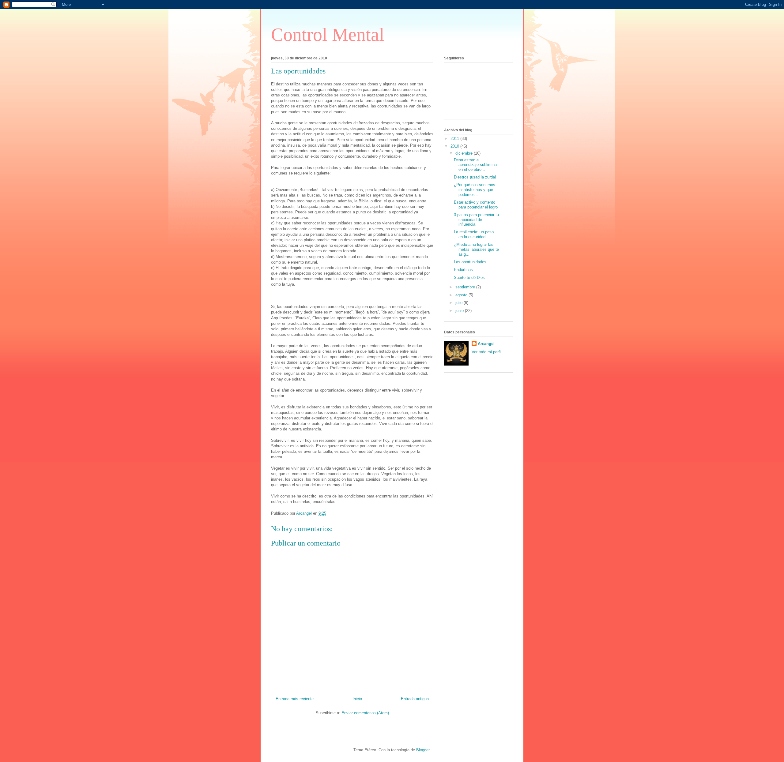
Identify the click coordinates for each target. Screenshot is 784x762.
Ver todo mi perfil (487, 352)
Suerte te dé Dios (469, 277)
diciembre (464, 153)
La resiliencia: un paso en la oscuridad (474, 234)
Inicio (357, 698)
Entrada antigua (415, 698)
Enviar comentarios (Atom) (365, 713)
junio (460, 310)
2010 (455, 146)
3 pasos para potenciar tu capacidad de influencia (476, 219)
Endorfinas (463, 269)
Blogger (422, 750)
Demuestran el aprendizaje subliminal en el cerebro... (476, 165)
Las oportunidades (470, 262)
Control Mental (327, 34)
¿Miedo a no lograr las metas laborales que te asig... (476, 249)
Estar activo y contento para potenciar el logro (476, 204)
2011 (455, 138)
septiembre (465, 287)
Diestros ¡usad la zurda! (475, 177)
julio (459, 302)
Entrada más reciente (295, 698)
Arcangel (486, 343)
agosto (462, 295)
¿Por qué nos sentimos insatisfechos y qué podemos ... (474, 189)
